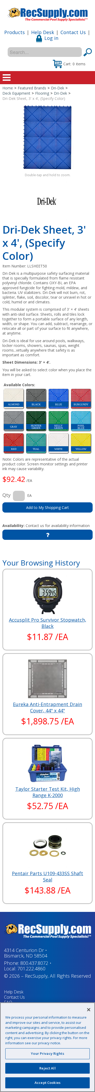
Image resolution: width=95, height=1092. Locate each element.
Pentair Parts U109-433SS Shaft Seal (47, 876)
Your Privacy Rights (47, 1053)
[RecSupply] (47, 12)
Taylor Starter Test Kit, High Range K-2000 (47, 792)
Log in (51, 38)
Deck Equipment (16, 93)
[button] (69, 63)
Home (7, 87)
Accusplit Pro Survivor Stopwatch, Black (47, 623)
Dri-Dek (57, 87)
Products (14, 32)
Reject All (47, 1068)
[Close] (88, 1009)
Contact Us (73, 32)
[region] (47, 1047)
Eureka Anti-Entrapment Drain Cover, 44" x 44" (47, 707)
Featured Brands (32, 87)
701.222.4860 (31, 968)
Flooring (42, 93)
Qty (6, 495)
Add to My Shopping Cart (47, 507)
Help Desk (42, 32)
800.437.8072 (34, 963)
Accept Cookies (47, 1082)
